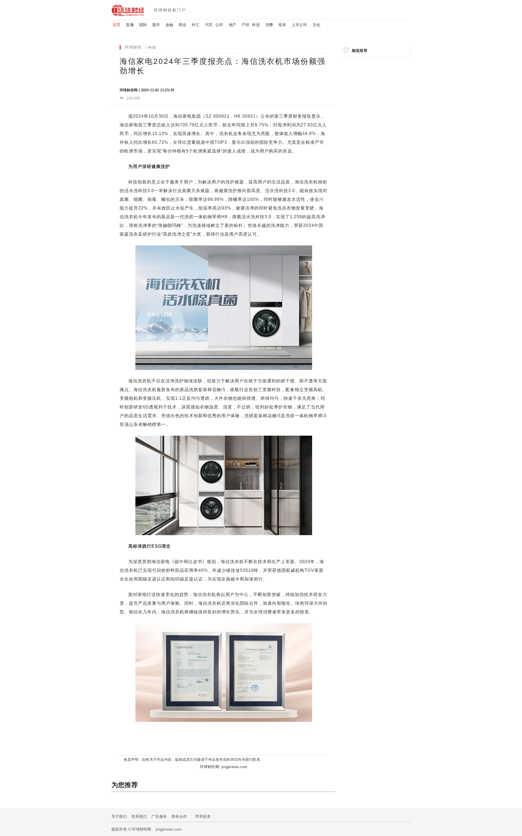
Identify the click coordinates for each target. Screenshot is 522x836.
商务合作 (179, 816)
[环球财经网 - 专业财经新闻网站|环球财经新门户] (129, 9)
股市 (156, 25)
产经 (245, 25)
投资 (282, 25)
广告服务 (159, 816)
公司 (219, 25)
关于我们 (119, 816)
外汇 (195, 25)
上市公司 (299, 25)
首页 (116, 25)
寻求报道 (202, 816)
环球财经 (133, 47)
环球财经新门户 (170, 10)
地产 (232, 25)
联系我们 (139, 816)
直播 (129, 25)
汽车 (209, 25)
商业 (182, 25)
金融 (169, 25)
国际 (143, 25)
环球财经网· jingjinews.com (223, 767)
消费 (269, 25)
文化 (316, 25)
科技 (256, 25)
